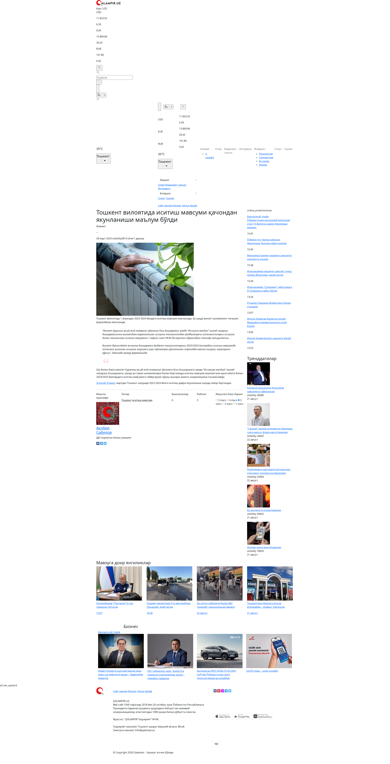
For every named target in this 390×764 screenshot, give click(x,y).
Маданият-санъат (175, 185)
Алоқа (185, 205)
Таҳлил (170, 198)
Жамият (164, 180)
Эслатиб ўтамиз (105, 383)
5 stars (222, 400)
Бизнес (177, 205)
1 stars (239, 404)
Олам (161, 185)
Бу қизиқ (264, 161)
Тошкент (126, 400)
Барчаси (258, 216)
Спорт (161, 198)
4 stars (233, 400)
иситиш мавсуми (142, 400)
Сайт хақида (165, 205)
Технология (266, 154)
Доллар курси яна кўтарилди (264, 547)
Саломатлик (266, 157)
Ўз (99, 95)
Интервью (164, 188)
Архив (193, 205)
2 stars (228, 404)
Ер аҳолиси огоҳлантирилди (264, 510)
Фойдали (165, 193)
